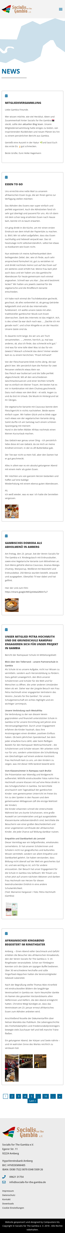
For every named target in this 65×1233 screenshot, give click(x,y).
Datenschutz (8, 1195)
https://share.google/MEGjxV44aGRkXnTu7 (26, 591)
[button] (61, 9)
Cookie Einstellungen (13, 1207)
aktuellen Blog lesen (33, 124)
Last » (32, 1100)
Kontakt (6, 1199)
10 (45, 1096)
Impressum (8, 1190)
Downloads (8, 1203)
